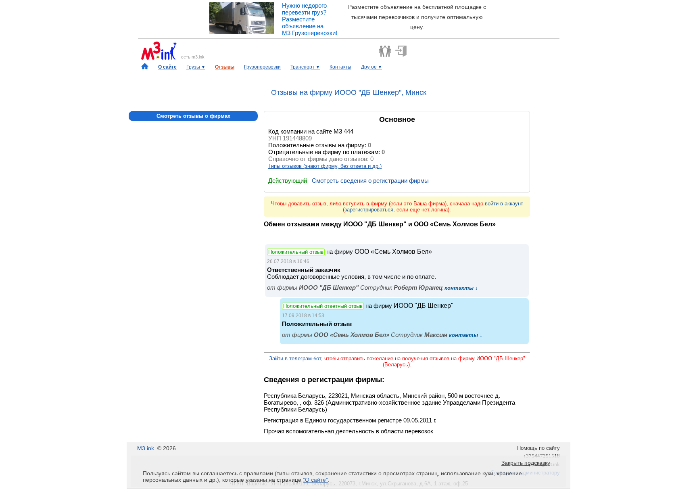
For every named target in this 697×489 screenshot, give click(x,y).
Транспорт (305, 67)
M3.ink (145, 448)
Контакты (340, 67)
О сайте (167, 67)
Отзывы (224, 67)
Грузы (195, 67)
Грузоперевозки (262, 67)
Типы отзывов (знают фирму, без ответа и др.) (325, 166)
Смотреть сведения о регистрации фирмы (370, 180)
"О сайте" (315, 479)
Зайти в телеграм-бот (295, 358)
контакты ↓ (460, 288)
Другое (371, 67)
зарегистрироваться (368, 210)
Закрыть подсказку (525, 463)
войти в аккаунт (504, 204)
